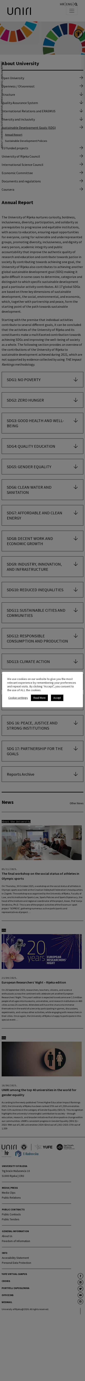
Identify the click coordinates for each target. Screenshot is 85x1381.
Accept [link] (57, 698)
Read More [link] (39, 698)
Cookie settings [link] (18, 698)
